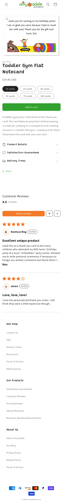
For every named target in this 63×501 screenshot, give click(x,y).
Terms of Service (14, 361)
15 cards (10, 88)
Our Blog (11, 445)
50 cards (10, 96)
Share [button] (9, 171)
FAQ (8, 339)
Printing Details (14, 403)
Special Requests (15, 410)
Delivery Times (13, 347)
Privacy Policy (13, 452)
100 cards (46, 96)
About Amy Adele (15, 438)
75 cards (27, 96)
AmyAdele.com (35, 499)
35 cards (45, 88)
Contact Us (12, 332)
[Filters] (49, 213)
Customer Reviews (16, 396)
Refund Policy (13, 460)
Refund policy (13, 368)
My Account (12, 354)
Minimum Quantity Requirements (23, 417)
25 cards (27, 88)
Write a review (23, 213)
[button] (6, 4)
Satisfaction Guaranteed (19, 389)
